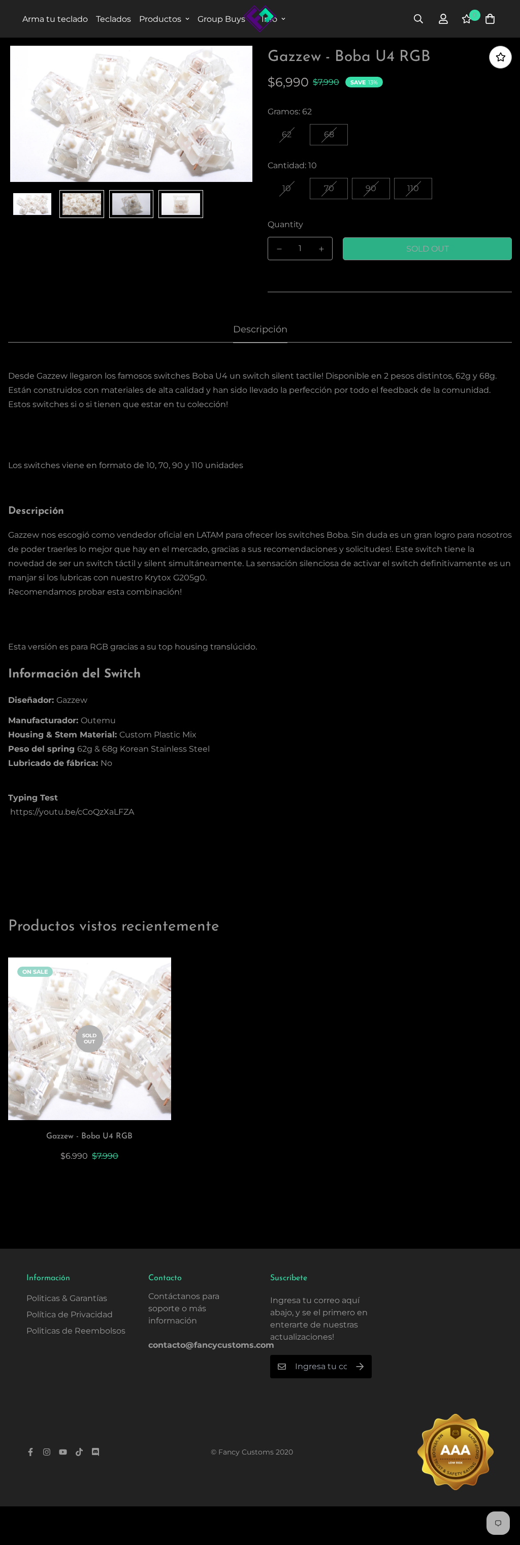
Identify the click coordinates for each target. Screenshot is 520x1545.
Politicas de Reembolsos (75, 1331)
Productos (160, 19)
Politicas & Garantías (66, 1298)
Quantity (285, 224)
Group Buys (221, 19)
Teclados (113, 19)
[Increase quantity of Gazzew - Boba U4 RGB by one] (321, 249)
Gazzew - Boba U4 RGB (89, 1136)
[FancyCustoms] (259, 19)
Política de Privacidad (69, 1314)
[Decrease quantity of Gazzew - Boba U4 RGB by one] (279, 249)
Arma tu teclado (55, 19)
